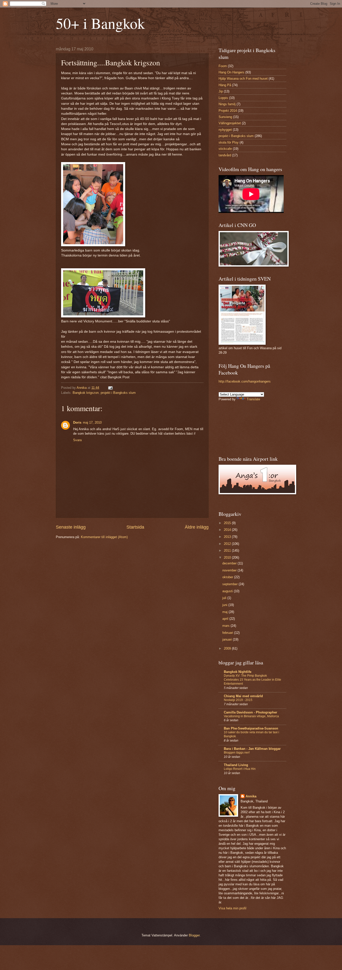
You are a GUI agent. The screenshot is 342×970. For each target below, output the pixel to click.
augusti (228, 591)
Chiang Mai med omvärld (243, 696)
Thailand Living (236, 765)
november (230, 570)
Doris (77, 422)
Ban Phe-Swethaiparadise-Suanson (251, 728)
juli (224, 598)
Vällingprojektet (230, 123)
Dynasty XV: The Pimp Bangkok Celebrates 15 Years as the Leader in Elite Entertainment (252, 679)
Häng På (225, 85)
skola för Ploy (229, 142)
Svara (77, 440)
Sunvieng (225, 117)
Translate (253, 399)
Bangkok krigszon (86, 393)
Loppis (223, 98)
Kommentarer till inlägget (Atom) (104, 537)
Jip (221, 91)
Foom (223, 66)
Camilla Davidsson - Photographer (250, 712)
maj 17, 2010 (92, 422)
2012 (228, 544)
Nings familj (227, 104)
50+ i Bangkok (100, 23)
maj (225, 612)
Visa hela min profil (232, 908)
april (225, 619)
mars (226, 626)
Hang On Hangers (231, 72)
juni (225, 605)
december (230, 563)
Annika (251, 796)
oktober (228, 577)
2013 (228, 537)
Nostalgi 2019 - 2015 (238, 700)
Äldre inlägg (197, 527)
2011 (228, 550)
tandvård (225, 155)
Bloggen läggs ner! (237, 752)
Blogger (194, 935)
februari (228, 633)
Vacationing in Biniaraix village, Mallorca (251, 716)
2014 (228, 530)
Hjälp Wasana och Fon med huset (243, 78)
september (230, 584)
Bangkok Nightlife (237, 672)
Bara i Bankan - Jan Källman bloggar (252, 749)
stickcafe (225, 149)
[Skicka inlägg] (110, 388)
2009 (228, 648)
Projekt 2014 (228, 110)
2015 (228, 523)
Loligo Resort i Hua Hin (240, 769)
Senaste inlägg (71, 527)
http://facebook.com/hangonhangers (245, 381)
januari (227, 639)
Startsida (135, 527)
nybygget (225, 130)
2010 (228, 557)
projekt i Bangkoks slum (118, 393)
